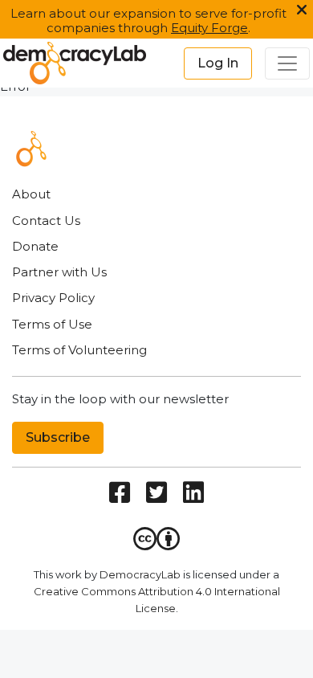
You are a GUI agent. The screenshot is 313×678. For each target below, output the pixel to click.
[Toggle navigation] (287, 63)
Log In (217, 63)
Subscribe (58, 437)
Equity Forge (209, 27)
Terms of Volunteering (79, 349)
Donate (35, 246)
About (31, 194)
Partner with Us (59, 272)
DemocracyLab (140, 574)
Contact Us (46, 220)
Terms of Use (52, 324)
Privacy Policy (53, 297)
